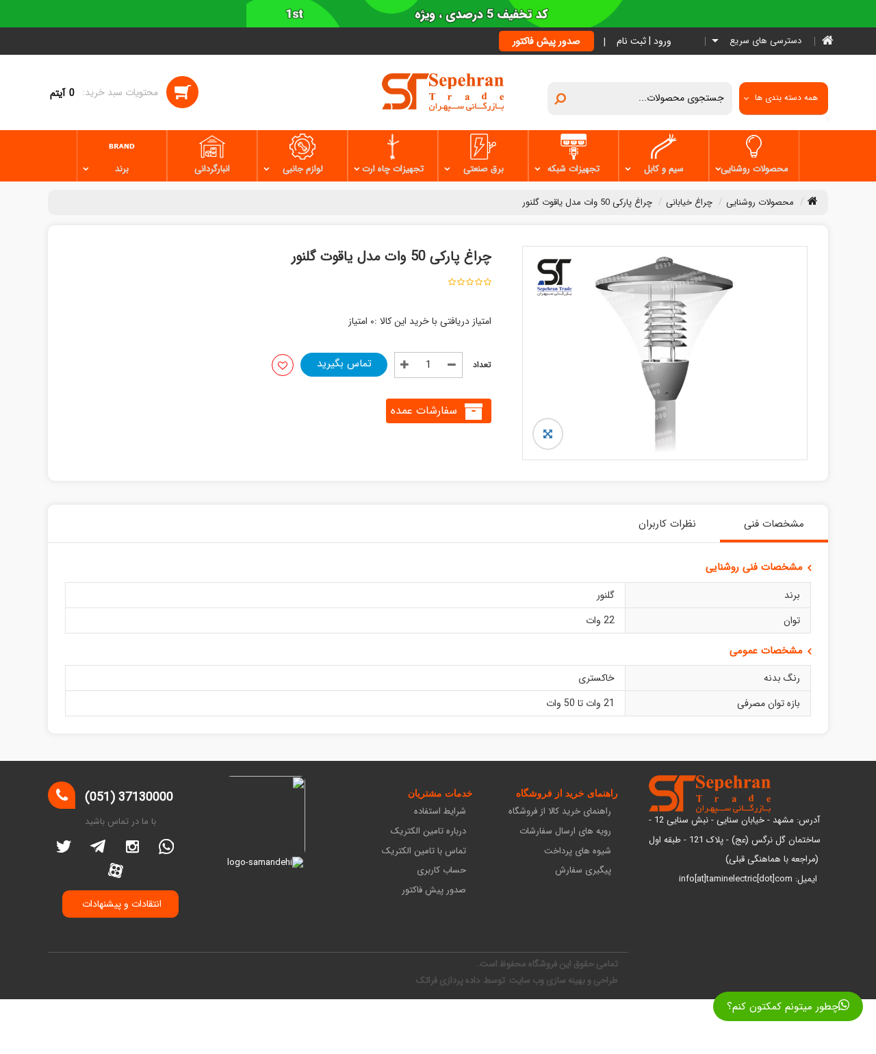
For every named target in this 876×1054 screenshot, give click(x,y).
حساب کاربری (441, 870)
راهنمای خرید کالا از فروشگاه (559, 811)
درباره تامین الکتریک (428, 831)
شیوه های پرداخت (577, 851)
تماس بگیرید (344, 363)
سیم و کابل (664, 169)
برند (122, 169)
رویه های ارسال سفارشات (565, 831)
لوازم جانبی (303, 169)
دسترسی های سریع (764, 41)
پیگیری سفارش (583, 870)
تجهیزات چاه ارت (393, 169)
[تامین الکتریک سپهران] (443, 91)
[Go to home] (813, 200)
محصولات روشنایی (754, 169)
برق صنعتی (483, 169)
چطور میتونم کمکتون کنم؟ (782, 1007)
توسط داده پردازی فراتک (461, 980)
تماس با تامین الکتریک (424, 851)
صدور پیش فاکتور (546, 41)
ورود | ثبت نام (644, 41)
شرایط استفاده (440, 811)
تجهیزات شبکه (574, 169)
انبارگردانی (212, 169)
